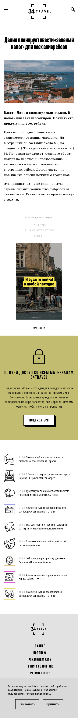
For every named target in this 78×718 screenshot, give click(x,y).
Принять (53, 704)
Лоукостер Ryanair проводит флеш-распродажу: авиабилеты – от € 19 (41, 593)
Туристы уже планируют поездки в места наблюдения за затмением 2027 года (44, 492)
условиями (50, 689)
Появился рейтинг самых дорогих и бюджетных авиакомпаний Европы (41, 459)
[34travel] (39, 11)
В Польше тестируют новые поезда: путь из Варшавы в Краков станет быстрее (45, 476)
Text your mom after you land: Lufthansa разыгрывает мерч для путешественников (43, 526)
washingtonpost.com (42, 230)
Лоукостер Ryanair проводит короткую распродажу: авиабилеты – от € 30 (42, 509)
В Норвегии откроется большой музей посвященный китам (42, 543)
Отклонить (27, 704)
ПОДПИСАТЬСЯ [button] (39, 420)
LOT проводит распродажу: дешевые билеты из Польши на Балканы (42, 560)
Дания (42, 328)
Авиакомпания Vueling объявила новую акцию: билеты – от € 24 (43, 576)
